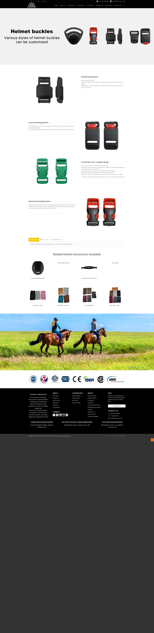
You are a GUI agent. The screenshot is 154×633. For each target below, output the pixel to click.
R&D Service (56, 402)
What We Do (56, 398)
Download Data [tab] (57, 239)
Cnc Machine (91, 400)
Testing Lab (90, 402)
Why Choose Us (56, 400)
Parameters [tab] (45, 239)
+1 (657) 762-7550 (115, 416)
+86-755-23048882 (103, 1)
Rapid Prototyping (92, 398)
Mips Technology (76, 402)
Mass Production (92, 414)
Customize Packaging (93, 416)
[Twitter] (54, 415)
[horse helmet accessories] (37, 295)
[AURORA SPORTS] (32, 5)
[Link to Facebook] (29, 1)
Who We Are (56, 396)
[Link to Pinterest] (36, 1)
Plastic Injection (76, 398)
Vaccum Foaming (76, 396)
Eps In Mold (75, 400)
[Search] (124, 5)
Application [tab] (34, 239)
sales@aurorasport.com (119, 1)
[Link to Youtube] (43, 1)
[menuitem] (56, 5)
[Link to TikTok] (46, 1)
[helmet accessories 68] (89, 268)
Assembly (90, 409)
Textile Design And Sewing (94, 407)
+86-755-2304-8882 (115, 413)
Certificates (55, 405)
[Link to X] (34, 1)
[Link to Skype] (38, 1)
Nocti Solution (68, 436)
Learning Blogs (56, 407)
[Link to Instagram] (41, 1)
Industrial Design (92, 396)
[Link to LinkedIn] (31, 1)
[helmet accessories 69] (37, 268)
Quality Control (91, 412)
